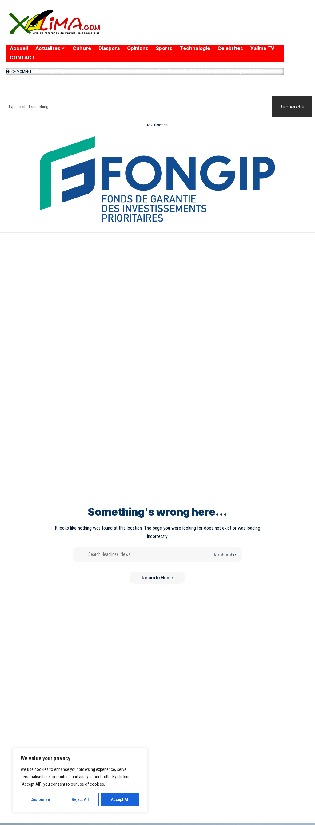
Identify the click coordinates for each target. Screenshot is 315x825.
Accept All (120, 799)
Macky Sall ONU (245, 71)
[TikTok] (258, 31)
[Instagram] (247, 31)
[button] (145, 84)
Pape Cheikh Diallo (189, 71)
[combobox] (136, 106)
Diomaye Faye (52, 71)
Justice (122, 71)
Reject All (80, 799)
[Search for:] (146, 554)
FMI (219, 71)
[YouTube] (234, 31)
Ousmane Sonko (91, 71)
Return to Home (157, 577)
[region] (80, 780)
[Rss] (270, 31)
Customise (40, 799)
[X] (221, 31)
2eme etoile (149, 71)
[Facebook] (210, 31)
